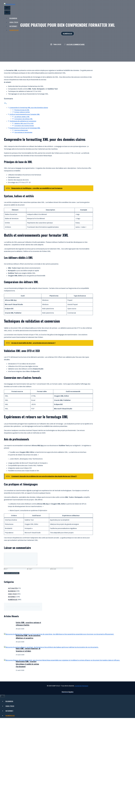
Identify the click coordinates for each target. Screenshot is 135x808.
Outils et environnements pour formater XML (24, 114)
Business (13, 18)
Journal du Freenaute (81, 686)
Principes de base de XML (21, 110)
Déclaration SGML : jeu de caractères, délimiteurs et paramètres (28, 636)
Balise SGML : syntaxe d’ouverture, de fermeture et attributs (28, 649)
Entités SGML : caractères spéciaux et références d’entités (28, 623)
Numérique (14, 30)
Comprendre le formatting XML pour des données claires (28, 107)
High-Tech (13, 22)
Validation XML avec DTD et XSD (24, 123)
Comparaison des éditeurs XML (23, 119)
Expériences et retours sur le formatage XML (24, 128)
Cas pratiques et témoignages (23, 132)
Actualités (13, 588)
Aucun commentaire (76, 44)
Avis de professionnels (21, 130)
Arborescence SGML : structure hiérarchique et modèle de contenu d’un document (27, 664)
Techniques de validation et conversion (22, 121)
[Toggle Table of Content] (5, 103)
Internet (13, 26)
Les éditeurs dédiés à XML (22, 116)
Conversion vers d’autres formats (24, 125)
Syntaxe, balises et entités (22, 112)
